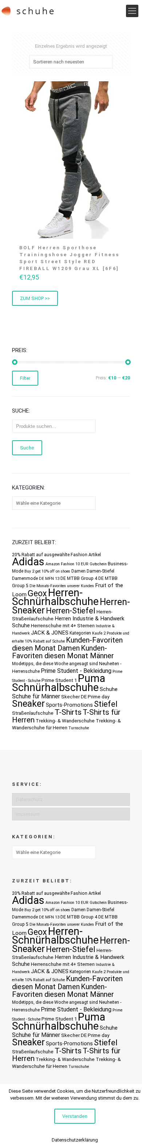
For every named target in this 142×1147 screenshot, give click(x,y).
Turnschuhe (78, 728)
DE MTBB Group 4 (78, 578)
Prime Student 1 (59, 680)
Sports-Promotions (69, 705)
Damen (78, 571)
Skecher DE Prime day (85, 696)
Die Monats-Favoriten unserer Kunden (61, 586)
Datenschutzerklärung (75, 1140)
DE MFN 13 (49, 578)
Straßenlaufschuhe (33, 713)
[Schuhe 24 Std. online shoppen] (28, 11)
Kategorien (80, 633)
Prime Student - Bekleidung (76, 670)
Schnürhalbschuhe (55, 687)
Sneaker (28, 703)
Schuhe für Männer (36, 696)
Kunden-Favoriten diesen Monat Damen (67, 644)
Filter (25, 378)
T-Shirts (68, 712)
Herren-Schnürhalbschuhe (55, 597)
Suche (27, 447)
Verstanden (74, 1116)
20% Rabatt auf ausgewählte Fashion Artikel (56, 554)
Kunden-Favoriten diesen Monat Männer (63, 652)
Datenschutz (29, 799)
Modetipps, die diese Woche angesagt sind (55, 663)
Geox (37, 593)
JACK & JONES (49, 632)
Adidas (28, 561)
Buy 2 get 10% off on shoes (47, 571)
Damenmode (25, 578)
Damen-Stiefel (100, 571)
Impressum (28, 814)
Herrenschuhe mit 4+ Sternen (63, 625)
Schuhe (109, 689)
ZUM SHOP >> (35, 298)
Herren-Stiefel (70, 610)
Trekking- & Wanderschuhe (65, 720)
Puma (91, 678)
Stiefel (106, 704)
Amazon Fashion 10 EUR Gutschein (76, 564)
